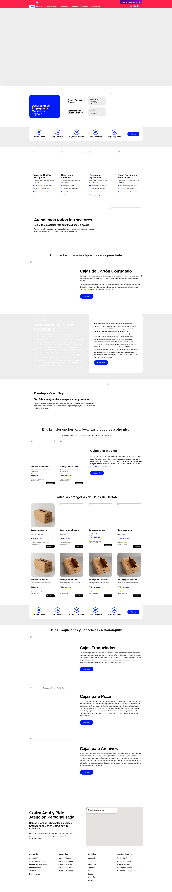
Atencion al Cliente (124, 868)
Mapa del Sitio (35, 868)
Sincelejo (91, 880)
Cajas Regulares (114, 136)
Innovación (84, 6)
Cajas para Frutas (95, 136)
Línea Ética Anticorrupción (39, 864)
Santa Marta (92, 864)
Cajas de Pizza (57, 136)
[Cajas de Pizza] (57, 132)
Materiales (74, 6)
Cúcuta (90, 874)
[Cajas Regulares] (114, 132)
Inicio (32, 6)
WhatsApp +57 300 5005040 (128, 871)
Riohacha (91, 868)
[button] (86, 81)
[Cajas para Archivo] (76, 132)
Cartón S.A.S (122, 858)
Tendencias (33, 871)
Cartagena (92, 861)
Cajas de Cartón (52, 6)
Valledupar (92, 871)
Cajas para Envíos (65, 871)
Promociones (34, 874)
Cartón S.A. (39, 6)
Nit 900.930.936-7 (124, 861)
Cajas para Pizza (65, 864)
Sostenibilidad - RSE (37, 861)
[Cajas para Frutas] (95, 132)
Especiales (64, 6)
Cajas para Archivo (76, 136)
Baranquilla (92, 858)
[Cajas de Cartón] (38, 132)
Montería (91, 877)
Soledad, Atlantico (124, 864)
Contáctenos (96, 6)
